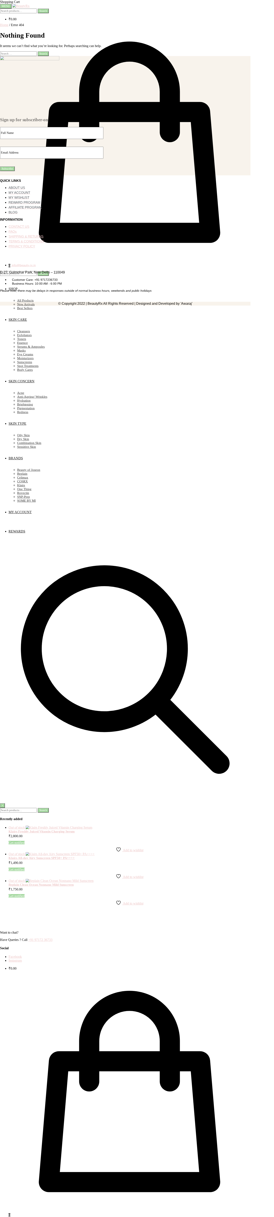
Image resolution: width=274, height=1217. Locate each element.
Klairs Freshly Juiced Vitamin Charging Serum (42, 831)
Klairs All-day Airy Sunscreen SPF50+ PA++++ (42, 858)
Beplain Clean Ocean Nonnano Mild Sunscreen (41, 884)
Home (4, 25)
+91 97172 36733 (40, 940)
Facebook (15, 956)
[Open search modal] (125, 793)
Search (43, 10)
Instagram (15, 960)
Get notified (17, 842)
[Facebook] (11, 255)
